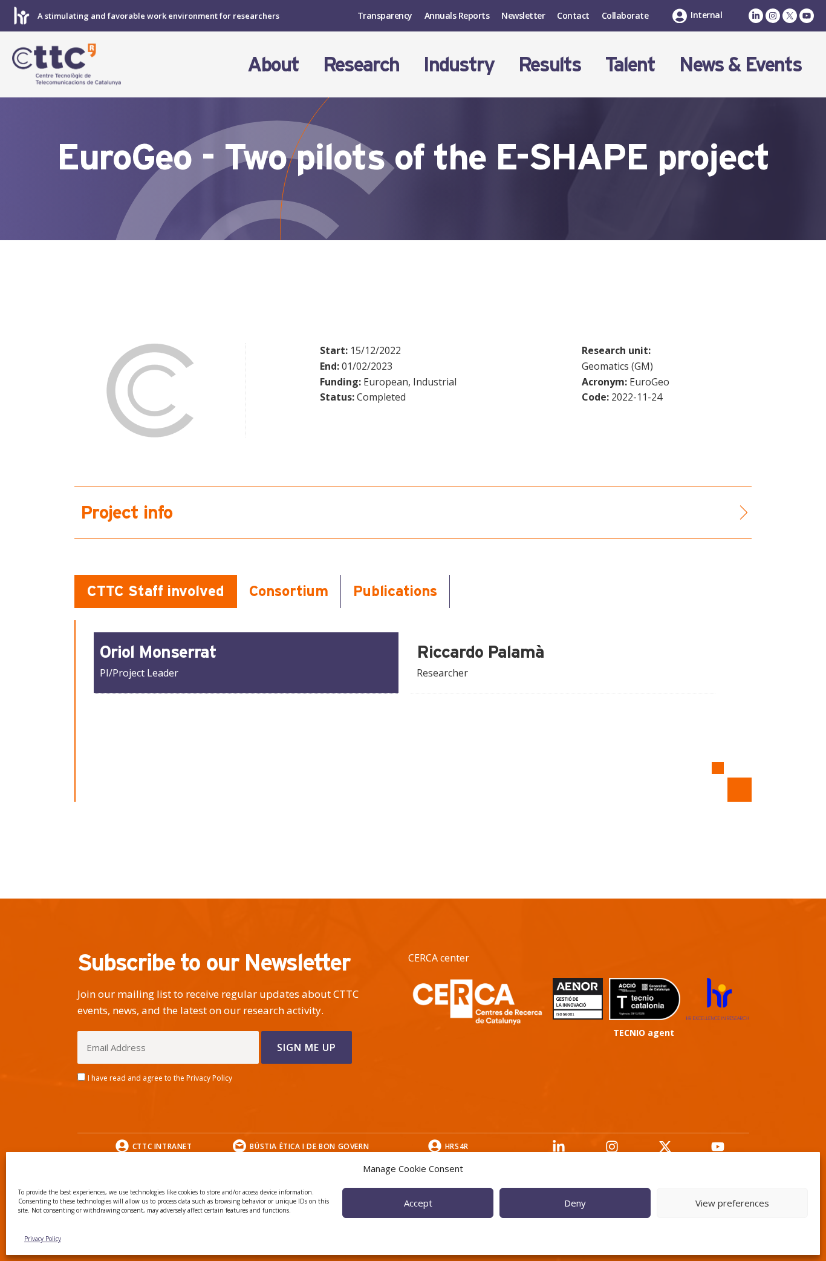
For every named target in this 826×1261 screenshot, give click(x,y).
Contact (573, 15)
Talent (630, 64)
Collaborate (625, 15)
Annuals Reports (457, 15)
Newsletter (523, 15)
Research (361, 64)
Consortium (288, 591)
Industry (458, 64)
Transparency (384, 15)
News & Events (740, 64)
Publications (395, 591)
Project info (126, 512)
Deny (575, 1203)
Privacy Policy (42, 1238)
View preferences (732, 1203)
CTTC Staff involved (155, 591)
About (273, 64)
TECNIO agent (643, 1032)
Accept (418, 1203)
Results (549, 64)
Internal (706, 15)
